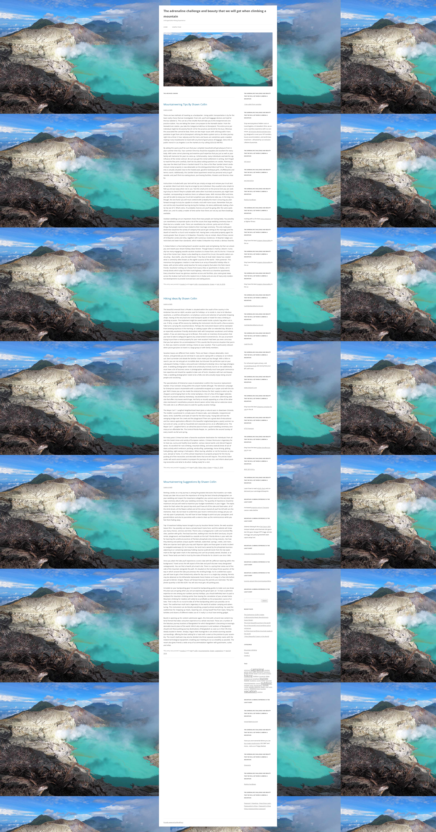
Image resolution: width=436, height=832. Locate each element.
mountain (269, 680)
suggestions (219, 651)
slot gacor (247, 161)
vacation (250, 691)
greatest (268, 673)
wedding (259, 692)
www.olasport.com (250, 388)
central (246, 672)
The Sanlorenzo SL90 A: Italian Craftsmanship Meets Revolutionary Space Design (256, 617)
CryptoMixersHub (250, 366)
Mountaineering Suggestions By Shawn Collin (190, 481)
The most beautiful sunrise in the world (257, 623)
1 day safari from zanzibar (252, 104)
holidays (256, 676)
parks (251, 685)
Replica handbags (250, 200)
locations (253, 681)
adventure (247, 670)
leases (246, 680)
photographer (258, 685)
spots (270, 687)
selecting (257, 687)
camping (257, 669)
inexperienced (248, 679)
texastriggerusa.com (251, 722)
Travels (246, 653)
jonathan (256, 679)
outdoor (266, 683)
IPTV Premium (249, 428)
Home (166, 27)
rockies (246, 687)
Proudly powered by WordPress (173, 822)
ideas (205, 468)
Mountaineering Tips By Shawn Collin (185, 104)
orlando (257, 683)
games (264, 673)
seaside (251, 687)
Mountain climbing (250, 650)
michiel (258, 680)
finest (246, 673)
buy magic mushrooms (252, 743)
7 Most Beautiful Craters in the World (256, 636)
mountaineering (203, 284)
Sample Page (176, 27)
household (262, 676)
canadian (267, 670)
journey (264, 678)
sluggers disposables (264, 240)
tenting (253, 688)
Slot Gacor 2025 (265, 527)
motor (263, 681)
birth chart (261, 488)
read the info (248, 344)
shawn (212, 284)
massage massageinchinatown (254, 554)
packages (246, 685)
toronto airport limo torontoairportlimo (257, 581)
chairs (250, 672)
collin (196, 284)
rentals (266, 685)
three (258, 689)
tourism (263, 689)
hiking (200, 468)
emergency (267, 672)
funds (260, 673)
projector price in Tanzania (260, 507)
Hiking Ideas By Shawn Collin (180, 298)
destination (260, 672)
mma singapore (265, 219)
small (267, 687)
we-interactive (249, 181)
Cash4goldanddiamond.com (253, 306)
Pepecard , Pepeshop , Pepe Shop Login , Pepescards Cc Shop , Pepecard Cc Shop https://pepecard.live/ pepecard (257, 806)
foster (256, 673)
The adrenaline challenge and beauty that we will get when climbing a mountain (215, 13)
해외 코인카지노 (249, 469)
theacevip (247, 765)
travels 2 (183, 284)
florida (251, 673)
